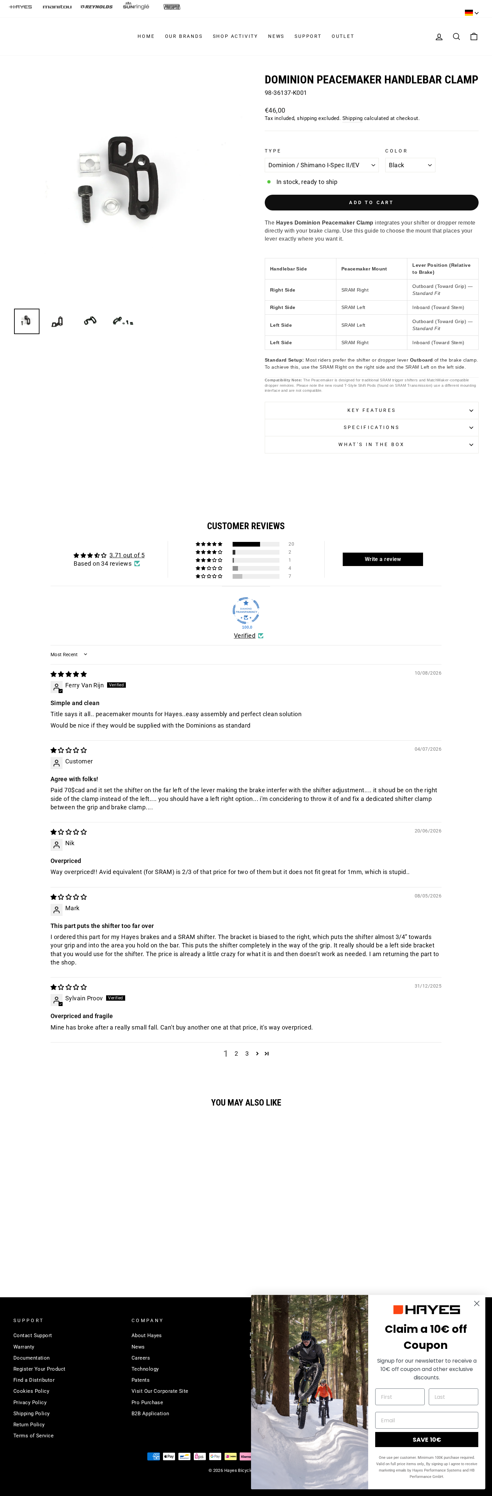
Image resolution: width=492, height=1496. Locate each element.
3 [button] (247, 1053)
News (276, 36)
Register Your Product (39, 1369)
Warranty (23, 1347)
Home (146, 36)
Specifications (372, 427)
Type (273, 151)
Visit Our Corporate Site (160, 1391)
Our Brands (184, 36)
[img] (69, 674)
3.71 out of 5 (127, 555)
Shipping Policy (31, 1414)
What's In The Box (371, 444)
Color (396, 151)
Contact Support (32, 1335)
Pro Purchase (147, 1402)
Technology (145, 1369)
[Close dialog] (477, 1303)
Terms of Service (33, 1436)
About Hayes (147, 1335)
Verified (245, 635)
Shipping (352, 118)
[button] (209, 544)
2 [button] (236, 1053)
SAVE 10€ (427, 1439)
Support (308, 36)
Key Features (371, 410)
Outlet (343, 36)
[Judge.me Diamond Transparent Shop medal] (246, 610)
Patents (141, 1380)
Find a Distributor (34, 1380)
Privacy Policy (30, 1402)
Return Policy (29, 1425)
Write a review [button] (383, 559)
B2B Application (150, 1414)
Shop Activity (235, 36)
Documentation (31, 1358)
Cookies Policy (31, 1391)
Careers (141, 1358)
